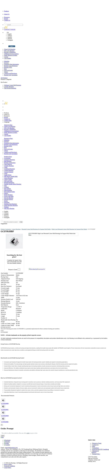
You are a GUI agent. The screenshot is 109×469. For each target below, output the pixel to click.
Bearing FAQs (8, 67)
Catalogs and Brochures (10, 73)
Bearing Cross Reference (11, 66)
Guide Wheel (7, 175)
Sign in (11, 46)
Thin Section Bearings (10, 88)
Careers (6, 57)
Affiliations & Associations (11, 54)
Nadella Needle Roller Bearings (12, 184)
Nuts (5, 185)
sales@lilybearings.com (11, 447)
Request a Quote (96, 443)
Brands (6, 18)
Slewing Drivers (8, 199)
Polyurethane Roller (9, 191)
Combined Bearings (9, 169)
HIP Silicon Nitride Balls (10, 176)
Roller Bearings (8, 195)
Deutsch (9, 38)
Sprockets (6, 202)
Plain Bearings (8, 190)
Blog (5, 69)
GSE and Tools (8, 181)
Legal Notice (7, 467)
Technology (95, 448)
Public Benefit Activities (10, 55)
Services (6, 62)
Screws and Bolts (8, 196)
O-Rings (6, 187)
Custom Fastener (8, 172)
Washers (6, 207)
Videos (6, 72)
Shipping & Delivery (95, 451)
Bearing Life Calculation (10, 75)
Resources (7, 17)
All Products (4, 78)
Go (21, 222)
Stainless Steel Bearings (10, 204)
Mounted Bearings (9, 182)
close (2, 435)
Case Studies (7, 58)
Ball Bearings (7, 161)
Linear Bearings (8, 178)
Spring (6, 201)
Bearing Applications (9, 162)
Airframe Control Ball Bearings (12, 85)
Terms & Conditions (9, 466)
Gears (5, 173)
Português (10, 40)
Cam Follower (8, 164)
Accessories (7, 158)
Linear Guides (8, 179)
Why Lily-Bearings (9, 50)
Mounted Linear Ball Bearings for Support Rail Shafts (36, 229)
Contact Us (7, 20)
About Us (6, 14)
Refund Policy (96, 454)
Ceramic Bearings (9, 86)
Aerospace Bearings (9, 159)
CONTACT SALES (9, 29)
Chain (5, 167)
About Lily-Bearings (9, 49)
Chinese (9, 35)
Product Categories (6, 229)
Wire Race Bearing (9, 208)
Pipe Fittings (7, 188)
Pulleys (6, 193)
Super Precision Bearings (11, 205)
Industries (6, 61)
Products (6, 11)
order (28, 433)
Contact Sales (7, 120)
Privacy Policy (8, 464)
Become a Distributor (10, 52)
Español (9, 37)
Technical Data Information (11, 64)
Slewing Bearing (8, 198)
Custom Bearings (8, 170)
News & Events (8, 70)
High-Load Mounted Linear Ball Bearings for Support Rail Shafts (69, 229)
